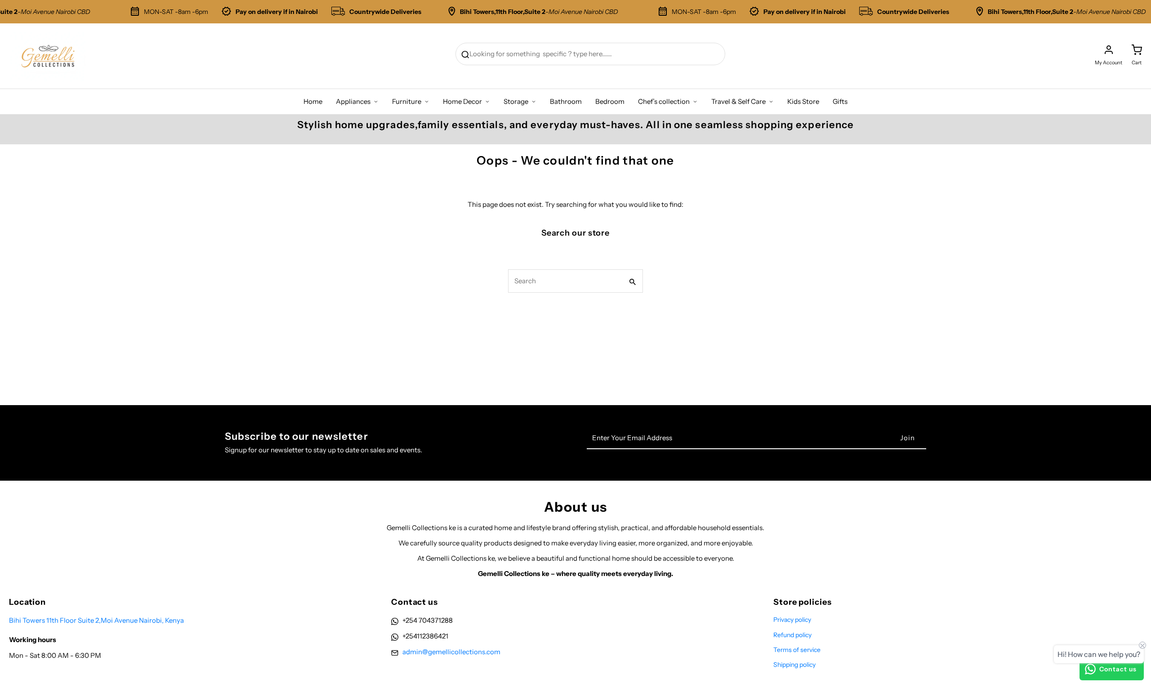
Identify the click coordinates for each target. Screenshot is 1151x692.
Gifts (840, 101)
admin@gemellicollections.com (451, 651)
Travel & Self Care (738, 101)
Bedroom (610, 101)
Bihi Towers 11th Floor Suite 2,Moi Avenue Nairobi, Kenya (96, 620)
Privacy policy (792, 620)
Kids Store (803, 101)
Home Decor (462, 101)
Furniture (406, 101)
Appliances (353, 101)
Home (312, 101)
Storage (516, 101)
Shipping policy (794, 665)
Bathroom (566, 101)
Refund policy (792, 635)
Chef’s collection (664, 101)
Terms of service (797, 650)
